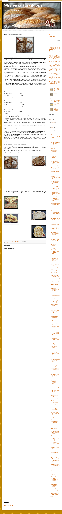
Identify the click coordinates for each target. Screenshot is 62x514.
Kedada (55, 56)
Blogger (46, 507)
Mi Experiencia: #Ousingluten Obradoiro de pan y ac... (55, 298)
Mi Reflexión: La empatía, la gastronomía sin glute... (55, 182)
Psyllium (56, 66)
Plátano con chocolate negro (54, 159)
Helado (50, 55)
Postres (50, 65)
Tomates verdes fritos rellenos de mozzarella (55, 458)
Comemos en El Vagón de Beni (55, 268)
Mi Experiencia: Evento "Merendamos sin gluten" (55, 252)
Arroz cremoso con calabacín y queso (54, 242)
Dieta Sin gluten (57, 49)
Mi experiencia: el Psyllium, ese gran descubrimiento (55, 101)
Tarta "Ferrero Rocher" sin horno (55, 342)
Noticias (50, 61)
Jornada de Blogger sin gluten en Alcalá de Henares (55, 255)
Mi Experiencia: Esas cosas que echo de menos (54, 349)
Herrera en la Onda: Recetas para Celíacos (55, 445)
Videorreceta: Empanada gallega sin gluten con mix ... (55, 333)
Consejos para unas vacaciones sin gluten (55, 339)
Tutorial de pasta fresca (55, 273)
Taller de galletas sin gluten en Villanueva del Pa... (55, 193)
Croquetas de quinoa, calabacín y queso (54, 216)
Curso (57, 47)
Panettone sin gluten (54, 210)
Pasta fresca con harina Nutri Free (55, 391)
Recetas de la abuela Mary (54, 68)
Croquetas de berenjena (55, 429)
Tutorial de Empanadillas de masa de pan (56, 109)
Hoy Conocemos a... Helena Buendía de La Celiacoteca (55, 233)
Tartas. (52, 81)
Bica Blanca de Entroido (55, 400)
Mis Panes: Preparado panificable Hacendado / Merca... (55, 162)
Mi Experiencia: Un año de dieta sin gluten (55, 282)
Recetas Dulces (25, 30)
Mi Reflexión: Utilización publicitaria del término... (55, 189)
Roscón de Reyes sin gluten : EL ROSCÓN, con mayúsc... (55, 425)
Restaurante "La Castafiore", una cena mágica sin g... (55, 405)
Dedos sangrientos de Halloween (54, 305)
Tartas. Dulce (57, 81)
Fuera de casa (57, 52)
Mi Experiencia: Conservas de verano (55, 475)
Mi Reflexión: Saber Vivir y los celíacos (55, 386)
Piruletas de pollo (54, 148)
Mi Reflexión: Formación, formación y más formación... (55, 439)
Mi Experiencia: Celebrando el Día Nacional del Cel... (54, 356)
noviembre (53, 122)
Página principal (5, 30)
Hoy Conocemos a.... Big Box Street (55, 245)
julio (52, 129)
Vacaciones (55, 82)
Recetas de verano (56, 70)
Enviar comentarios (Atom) (12, 272)
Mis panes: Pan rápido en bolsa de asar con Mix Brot (55, 413)
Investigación (51, 56)
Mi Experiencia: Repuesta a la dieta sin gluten (55, 398)
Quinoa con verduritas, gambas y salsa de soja (55, 276)
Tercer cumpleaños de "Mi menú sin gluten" (55, 262)
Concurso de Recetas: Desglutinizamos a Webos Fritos (54, 259)
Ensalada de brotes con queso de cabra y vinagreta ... (55, 468)
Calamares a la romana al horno (55, 265)
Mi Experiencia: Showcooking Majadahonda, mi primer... (54, 382)
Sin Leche (53, 80)
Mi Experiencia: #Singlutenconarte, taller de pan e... (55, 236)
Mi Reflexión (36, 30)
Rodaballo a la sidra (54, 284)
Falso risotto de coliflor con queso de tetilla (55, 286)
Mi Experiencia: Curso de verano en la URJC (55, 240)
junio (52, 130)
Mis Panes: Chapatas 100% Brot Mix (54, 403)
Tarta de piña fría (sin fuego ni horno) (57, 104)
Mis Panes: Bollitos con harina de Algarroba (55, 364)
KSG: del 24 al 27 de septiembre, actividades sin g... (55, 320)
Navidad (56, 60)
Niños (59, 60)
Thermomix (51, 82)
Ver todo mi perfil (52, 36)
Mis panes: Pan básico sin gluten (55, 137)
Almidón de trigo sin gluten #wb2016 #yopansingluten (54, 221)
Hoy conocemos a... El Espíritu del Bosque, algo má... (55, 168)
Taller (56, 80)
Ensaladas (54, 51)
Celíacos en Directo (54, 249)
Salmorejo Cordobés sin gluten (55, 336)
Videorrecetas (51, 83)
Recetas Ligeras (53, 73)
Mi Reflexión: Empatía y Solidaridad (55, 448)
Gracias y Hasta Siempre (55, 224)
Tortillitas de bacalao (54, 476)
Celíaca (50, 46)
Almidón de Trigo (9, 242)
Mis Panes (14, 30)
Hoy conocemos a (56, 55)
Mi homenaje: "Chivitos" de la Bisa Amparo (55, 366)
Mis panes (57, 58)
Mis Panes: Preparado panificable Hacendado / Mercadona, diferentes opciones (54, 96)
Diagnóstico (51, 49)
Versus (59, 82)
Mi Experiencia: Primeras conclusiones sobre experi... (55, 375)
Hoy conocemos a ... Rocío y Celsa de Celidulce (54, 371)
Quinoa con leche (54, 272)
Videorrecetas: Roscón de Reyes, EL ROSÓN (55, 409)
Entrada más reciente (7, 270)
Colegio (55, 47)
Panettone (58, 63)
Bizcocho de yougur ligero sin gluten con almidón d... (55, 204)
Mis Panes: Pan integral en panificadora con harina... (55, 143)
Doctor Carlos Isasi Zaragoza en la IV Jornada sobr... (54, 417)
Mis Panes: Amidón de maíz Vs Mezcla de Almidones (55, 323)
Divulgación (51, 50)
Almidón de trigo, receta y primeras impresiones (55, 219)
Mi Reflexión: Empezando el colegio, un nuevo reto (55, 465)
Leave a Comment (30, 57)
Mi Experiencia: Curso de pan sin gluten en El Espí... (55, 329)
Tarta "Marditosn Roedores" (54, 347)
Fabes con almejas (54, 134)
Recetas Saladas (19, 30)
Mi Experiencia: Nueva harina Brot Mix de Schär (55, 455)
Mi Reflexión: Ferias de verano (55, 461)
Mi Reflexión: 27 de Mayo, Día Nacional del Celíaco (55, 360)
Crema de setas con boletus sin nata (56, 89)
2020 (51, 116)
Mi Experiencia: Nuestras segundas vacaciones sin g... (55, 471)
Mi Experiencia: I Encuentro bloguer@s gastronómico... (55, 307)
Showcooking (51, 77)
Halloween (55, 54)
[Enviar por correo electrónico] (22, 241)
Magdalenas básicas (54, 452)
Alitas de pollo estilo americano (54, 396)
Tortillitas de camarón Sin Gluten (55, 133)
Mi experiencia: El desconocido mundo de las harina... (55, 485)
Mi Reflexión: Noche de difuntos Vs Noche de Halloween (55, 432)
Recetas (51, 68)
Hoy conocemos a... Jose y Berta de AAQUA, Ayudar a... (55, 279)
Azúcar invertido (54, 428)
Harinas (58, 54)
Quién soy (10, 30)
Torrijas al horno (53, 179)
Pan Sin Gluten (16, 242)
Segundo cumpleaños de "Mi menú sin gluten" (55, 369)
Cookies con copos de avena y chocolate (54, 270)
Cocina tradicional (56, 46)
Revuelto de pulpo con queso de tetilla (55, 317)
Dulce (55, 50)
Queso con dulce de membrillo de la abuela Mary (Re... (55, 436)
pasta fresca (57, 64)
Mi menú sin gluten (23, 5)
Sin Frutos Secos (57, 77)
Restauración (58, 76)
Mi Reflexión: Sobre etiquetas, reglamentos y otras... (55, 177)
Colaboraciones (51, 47)
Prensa (54, 65)
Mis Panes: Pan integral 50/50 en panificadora (55, 196)
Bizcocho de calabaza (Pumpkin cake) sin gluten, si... (54, 153)
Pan (13, 242)
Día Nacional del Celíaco (55, 171)
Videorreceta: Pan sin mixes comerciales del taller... (55, 353)
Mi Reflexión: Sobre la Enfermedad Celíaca (55, 314)
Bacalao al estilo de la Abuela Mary (54, 378)
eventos (53, 52)
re (59, 66)
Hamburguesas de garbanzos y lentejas (54, 151)
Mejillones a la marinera (55, 462)
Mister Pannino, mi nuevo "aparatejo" (55, 344)
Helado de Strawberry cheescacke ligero (54, 227)
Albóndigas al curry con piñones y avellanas (55, 494)
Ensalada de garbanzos (55, 488)
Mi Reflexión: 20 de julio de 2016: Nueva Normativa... (55, 229)
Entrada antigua (43, 270)
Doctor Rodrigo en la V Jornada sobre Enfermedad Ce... (55, 292)
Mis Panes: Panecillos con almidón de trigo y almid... (55, 186)
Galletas (52, 54)
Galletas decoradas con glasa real (55, 146)
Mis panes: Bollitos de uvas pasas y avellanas (55, 443)
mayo (52, 496)
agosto (52, 127)
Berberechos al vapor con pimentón (55, 450)
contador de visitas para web (8, 505)
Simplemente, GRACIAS (55, 410)
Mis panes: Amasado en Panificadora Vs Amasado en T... (55, 301)
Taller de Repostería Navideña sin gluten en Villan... (55, 199)
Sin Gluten (52, 79)
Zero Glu (55, 83)
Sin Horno (57, 78)
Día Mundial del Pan (56, 48)
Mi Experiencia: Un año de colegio (55, 327)
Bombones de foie (54, 201)
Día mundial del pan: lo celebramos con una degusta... (55, 311)
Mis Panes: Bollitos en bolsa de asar (55, 393)
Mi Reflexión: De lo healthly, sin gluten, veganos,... (54, 139)
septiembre (53, 125)
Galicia (50, 54)
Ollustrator (36, 507)
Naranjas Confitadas (54, 419)
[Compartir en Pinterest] (25, 241)
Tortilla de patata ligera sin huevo (55, 166)
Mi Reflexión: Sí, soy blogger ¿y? (54, 248)
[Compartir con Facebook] (24, 241)
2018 (51, 119)
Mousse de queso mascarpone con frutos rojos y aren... (55, 289)
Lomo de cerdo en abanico (55, 295)
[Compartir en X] (23, 241)
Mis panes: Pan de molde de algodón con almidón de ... (55, 213)
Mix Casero (51, 60)
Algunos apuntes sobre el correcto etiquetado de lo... (55, 490)
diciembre (53, 120)
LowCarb (59, 56)
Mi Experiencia (41, 30)
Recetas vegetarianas (52, 76)
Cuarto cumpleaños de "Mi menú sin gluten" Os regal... (55, 173)
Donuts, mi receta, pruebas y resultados (55, 482)
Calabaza (59, 44)
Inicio (26, 270)
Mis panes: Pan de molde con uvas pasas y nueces (55, 388)
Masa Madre (51, 57)
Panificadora (51, 64)
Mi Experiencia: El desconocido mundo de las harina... (55, 479)
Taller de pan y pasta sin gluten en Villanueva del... (55, 208)
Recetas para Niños (30, 30)
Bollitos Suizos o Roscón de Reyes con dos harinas (55, 422)
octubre (52, 124)
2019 (51, 117)
